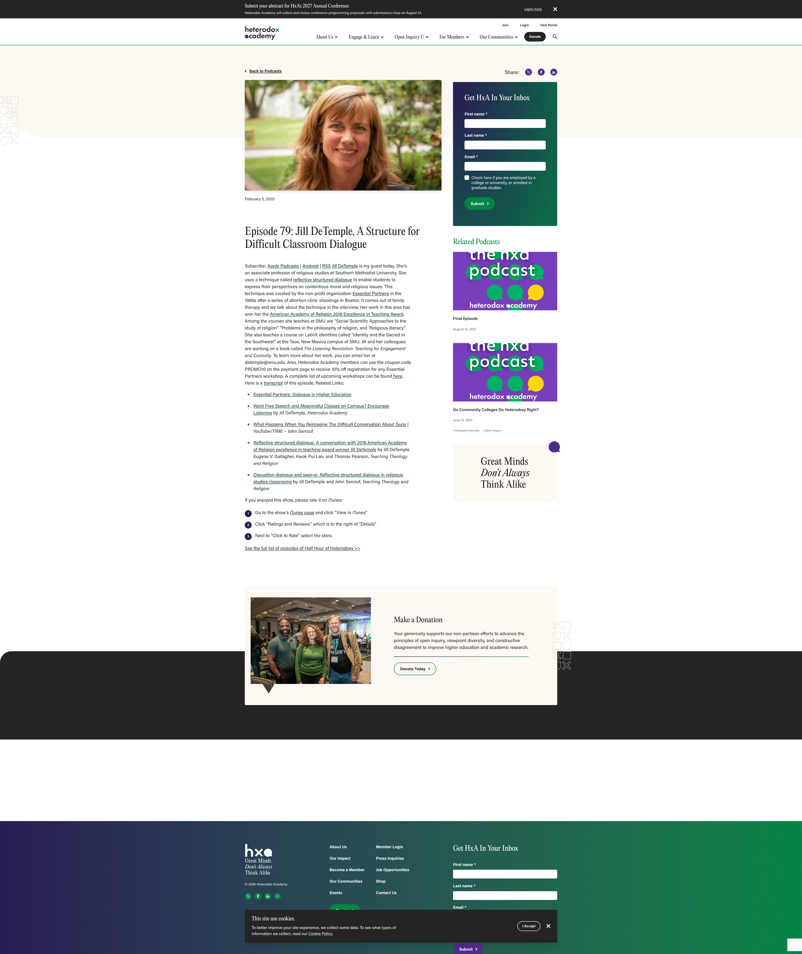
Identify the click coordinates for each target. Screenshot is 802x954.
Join (505, 25)
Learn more (533, 9)
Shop (381, 881)
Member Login (389, 846)
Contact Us (386, 892)
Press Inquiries (390, 858)
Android (310, 266)
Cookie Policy (320, 933)
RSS (326, 266)
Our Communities (496, 37)
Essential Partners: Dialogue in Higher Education (302, 394)
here (397, 376)
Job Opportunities (392, 869)
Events (336, 892)
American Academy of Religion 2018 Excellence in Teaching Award (337, 314)
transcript (273, 383)
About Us (324, 37)
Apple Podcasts (283, 266)
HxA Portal (548, 25)
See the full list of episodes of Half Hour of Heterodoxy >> (302, 548)
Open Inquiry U (409, 37)
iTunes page (302, 512)
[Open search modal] (555, 36)
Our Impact (340, 858)
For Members (451, 37)
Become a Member (347, 869)
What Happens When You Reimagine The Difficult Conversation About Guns (329, 424)
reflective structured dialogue (322, 279)
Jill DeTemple (345, 266)
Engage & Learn (364, 37)
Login (524, 25)
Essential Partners (371, 293)
